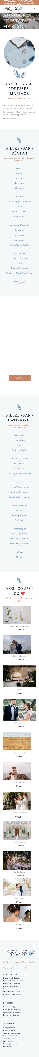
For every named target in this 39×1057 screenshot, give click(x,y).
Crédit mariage (8, 1041)
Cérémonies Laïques (10, 1007)
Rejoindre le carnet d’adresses (13, 981)
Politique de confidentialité (12, 994)
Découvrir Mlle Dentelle (11, 978)
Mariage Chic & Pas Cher (11, 1012)
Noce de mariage (9, 1027)
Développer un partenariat (12, 983)
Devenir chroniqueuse (10, 986)
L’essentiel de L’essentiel (11, 1009)
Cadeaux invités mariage (11, 1033)
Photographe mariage (10, 1044)
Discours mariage (9, 1030)
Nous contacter (8, 989)
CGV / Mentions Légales (11, 991)
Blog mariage (7, 1046)
